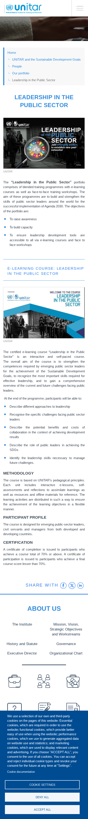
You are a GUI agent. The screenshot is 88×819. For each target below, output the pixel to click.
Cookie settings (42, 784)
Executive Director (22, 653)
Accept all (42, 809)
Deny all (42, 797)
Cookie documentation (21, 771)
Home (11, 52)
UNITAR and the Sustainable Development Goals (46, 59)
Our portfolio (20, 73)
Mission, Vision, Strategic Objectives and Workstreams (66, 629)
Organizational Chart (66, 653)
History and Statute (22, 644)
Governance (66, 644)
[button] (44, 143)
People (17, 66)
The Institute (22, 624)
